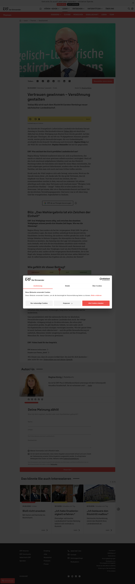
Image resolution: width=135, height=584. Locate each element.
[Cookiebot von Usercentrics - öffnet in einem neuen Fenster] (101, 279)
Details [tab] (67, 286)
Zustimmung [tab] (38, 286)
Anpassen (66, 303)
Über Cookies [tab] (97, 286)
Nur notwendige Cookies (39, 303)
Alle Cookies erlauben (95, 303)
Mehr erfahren (96, 295)
